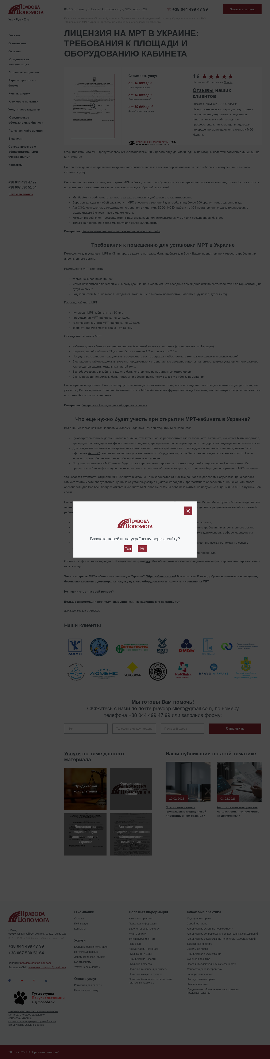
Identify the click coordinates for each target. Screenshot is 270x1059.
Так (128, 548)
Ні (142, 548)
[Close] (188, 511)
